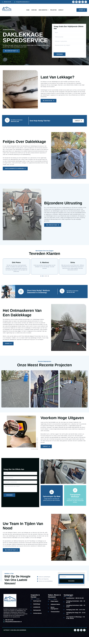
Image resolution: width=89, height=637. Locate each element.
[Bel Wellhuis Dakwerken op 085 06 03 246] (7, 120)
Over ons (34, 10)
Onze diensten (43, 10)
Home (27, 10)
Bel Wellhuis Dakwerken (17, 120)
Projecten (53, 10)
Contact (60, 10)
